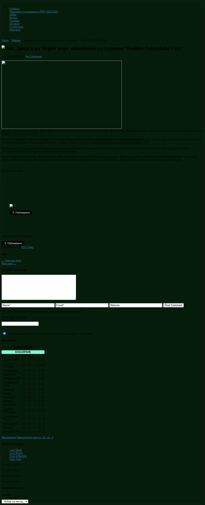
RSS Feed (27, 247)
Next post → (9, 263)
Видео (13, 17)
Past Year (15, 459)
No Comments (33, 56)
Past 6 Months (18, 456)
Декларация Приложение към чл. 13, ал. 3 (27, 437)
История (15, 23)
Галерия (14, 20)
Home (5, 40)
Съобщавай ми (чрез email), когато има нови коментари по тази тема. (50, 333)
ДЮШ (13, 14)
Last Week (16, 450)
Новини (16, 40)
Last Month (16, 453)
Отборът (15, 8)
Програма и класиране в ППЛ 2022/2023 (34, 11)
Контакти (15, 29)
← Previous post (11, 260)
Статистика (16, 26)
